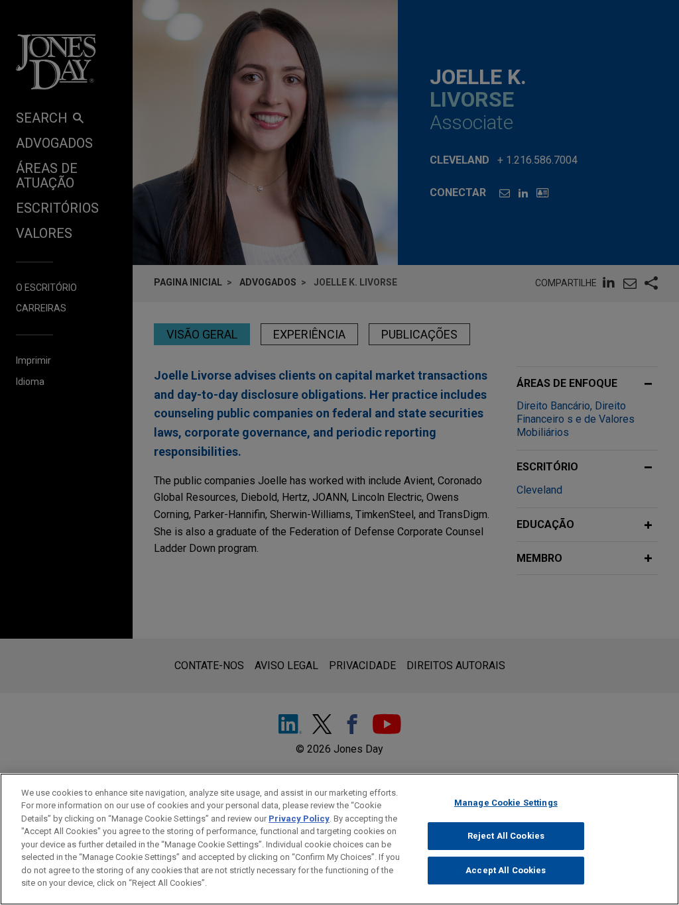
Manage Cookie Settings (506, 803)
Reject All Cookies (505, 836)
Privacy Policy (299, 819)
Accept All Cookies (505, 870)
